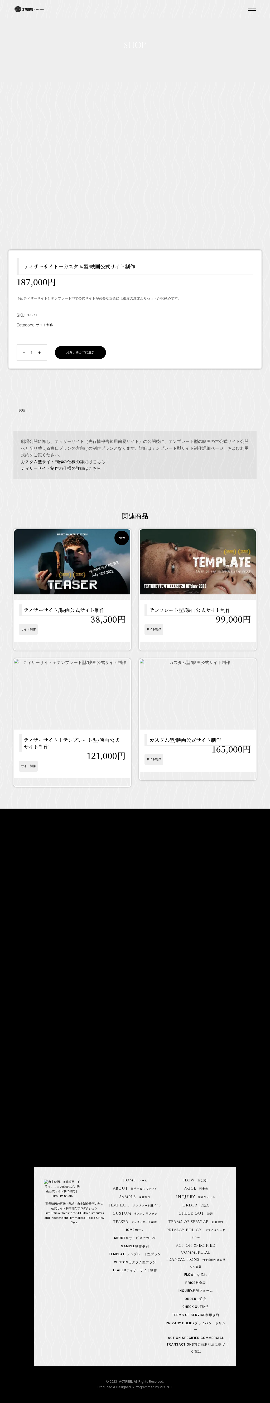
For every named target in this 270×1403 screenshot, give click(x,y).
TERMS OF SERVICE (195, 1221)
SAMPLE (135, 1196)
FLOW (195, 1180)
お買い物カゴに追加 (80, 352)
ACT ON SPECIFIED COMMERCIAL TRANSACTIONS (196, 1344)
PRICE (196, 1188)
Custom (135, 1213)
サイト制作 (44, 325)
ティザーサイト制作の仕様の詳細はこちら (61, 468)
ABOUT (135, 1188)
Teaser (135, 1221)
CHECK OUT (196, 1213)
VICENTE (166, 1387)
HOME (135, 1180)
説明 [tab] (22, 410)
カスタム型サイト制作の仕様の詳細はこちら (63, 461)
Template (135, 1205)
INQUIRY (196, 1196)
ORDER (195, 1205)
